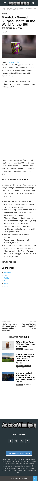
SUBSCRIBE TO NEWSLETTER (19, 453)
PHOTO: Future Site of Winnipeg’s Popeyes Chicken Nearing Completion (9, 327)
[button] (5, 3)
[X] (22, 441)
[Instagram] (16, 441)
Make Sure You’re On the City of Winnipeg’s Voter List (28, 326)
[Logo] (19, 428)
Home (3, 8)
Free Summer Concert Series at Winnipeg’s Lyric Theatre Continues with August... (25, 358)
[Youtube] (27, 441)
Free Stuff (10, 8)
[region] (19, 107)
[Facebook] (10, 441)
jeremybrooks (14, 62)
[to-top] (35, 477)
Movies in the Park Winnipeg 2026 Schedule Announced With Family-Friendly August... (25, 377)
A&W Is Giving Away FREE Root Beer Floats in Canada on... (25, 344)
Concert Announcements (23, 365)
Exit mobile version (19, 478)
